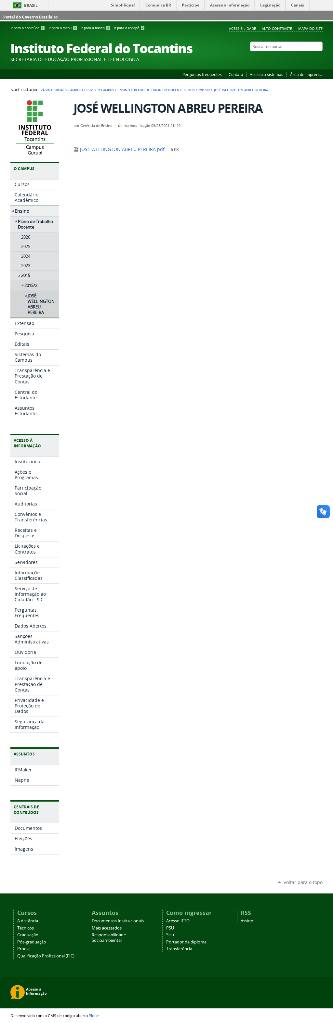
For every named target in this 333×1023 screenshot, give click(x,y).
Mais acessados (107, 928)
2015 (191, 90)
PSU (170, 928)
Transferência (179, 949)
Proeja (23, 949)
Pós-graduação (31, 942)
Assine (247, 921)
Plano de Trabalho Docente (158, 90)
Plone (94, 1015)
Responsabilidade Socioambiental (109, 937)
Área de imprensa (306, 74)
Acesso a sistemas (266, 74)
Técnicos (25, 928)
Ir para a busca (95, 28)
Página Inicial (52, 90)
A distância (27, 921)
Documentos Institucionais (118, 921)
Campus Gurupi (81, 90)
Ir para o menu (62, 28)
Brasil (31, 5)
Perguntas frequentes (202, 74)
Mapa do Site (310, 28)
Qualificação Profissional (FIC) (45, 956)
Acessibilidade (242, 28)
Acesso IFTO (178, 921)
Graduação (27, 935)
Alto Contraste (277, 28)
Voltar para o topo (303, 882)
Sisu (170, 935)
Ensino (124, 90)
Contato (236, 74)
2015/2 (204, 90)
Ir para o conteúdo (27, 28)
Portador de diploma (186, 942)
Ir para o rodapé (128, 28)
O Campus (106, 90)
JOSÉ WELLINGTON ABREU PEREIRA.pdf (122, 149)
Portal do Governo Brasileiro (30, 17)
